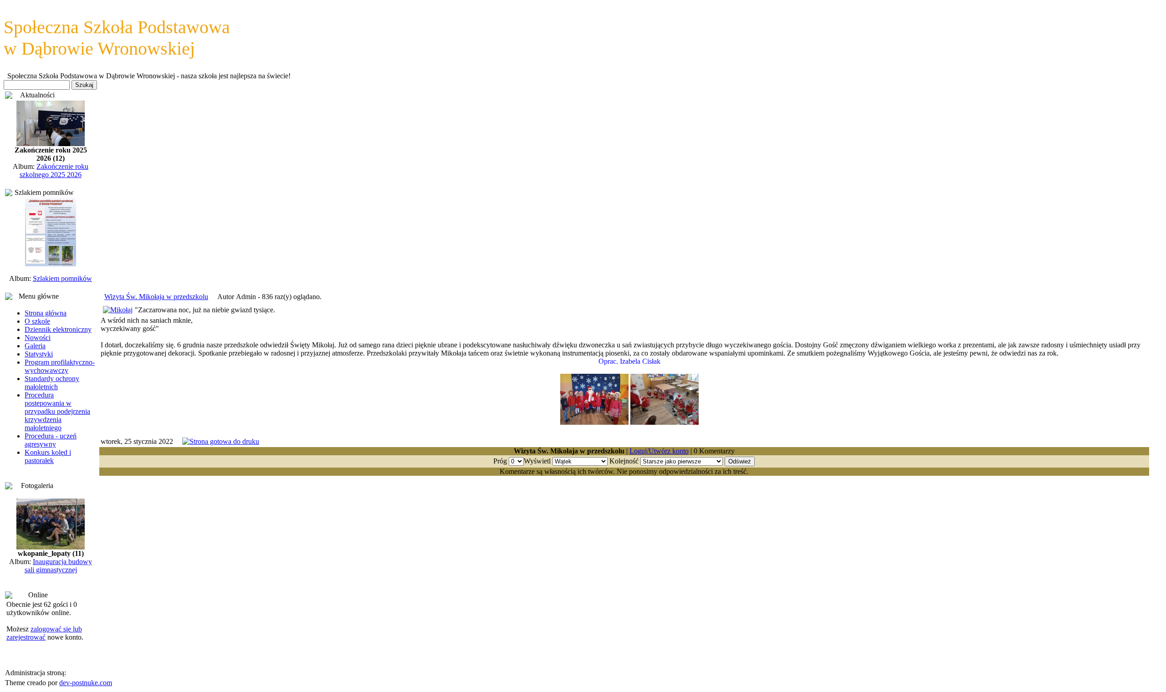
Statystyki (39, 354)
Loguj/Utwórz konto (659, 451)
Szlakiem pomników (62, 278)
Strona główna (45, 313)
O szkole (37, 321)
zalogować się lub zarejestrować (44, 633)
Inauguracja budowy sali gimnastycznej (58, 566)
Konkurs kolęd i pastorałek (48, 456)
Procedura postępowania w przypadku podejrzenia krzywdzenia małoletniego (57, 411)
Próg (500, 461)
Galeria (35, 346)
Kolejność (624, 461)
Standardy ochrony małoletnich (52, 383)
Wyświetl (537, 461)
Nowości (38, 337)
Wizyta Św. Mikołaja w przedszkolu (156, 296)
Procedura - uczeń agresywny (51, 440)
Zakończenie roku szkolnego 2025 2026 (54, 170)
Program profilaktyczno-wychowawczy (60, 366)
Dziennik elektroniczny (58, 329)
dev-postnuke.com (85, 683)
